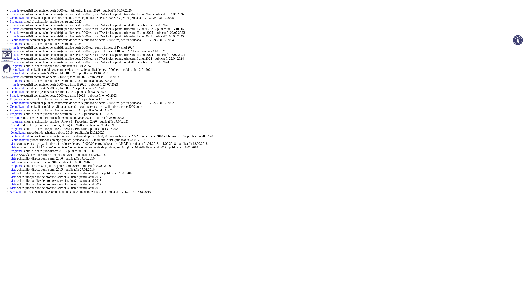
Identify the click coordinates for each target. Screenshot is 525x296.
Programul (16, 21)
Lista (13, 143)
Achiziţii (15, 191)
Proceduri (16, 117)
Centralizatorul (19, 18)
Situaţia (14, 10)
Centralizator (18, 73)
